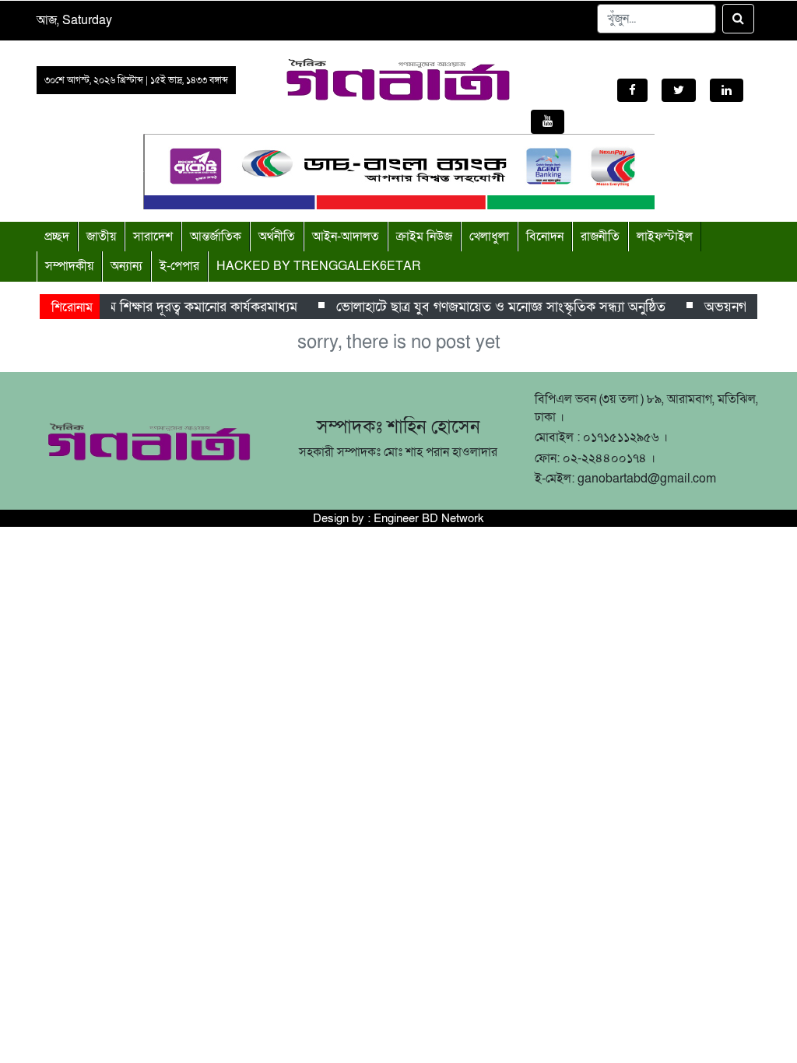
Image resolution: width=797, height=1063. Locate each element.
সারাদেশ (153, 236)
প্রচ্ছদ (56, 236)
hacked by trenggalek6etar (318, 266)
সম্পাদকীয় (69, 266)
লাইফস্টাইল (665, 236)
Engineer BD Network (429, 518)
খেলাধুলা (489, 236)
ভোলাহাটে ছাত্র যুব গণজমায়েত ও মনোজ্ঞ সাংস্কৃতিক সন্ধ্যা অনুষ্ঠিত (495, 307)
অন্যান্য (126, 266)
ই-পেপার (179, 266)
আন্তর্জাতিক (215, 236)
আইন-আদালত (345, 236)
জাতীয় (101, 236)
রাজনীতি (600, 236)
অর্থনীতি (276, 236)
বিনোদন (545, 236)
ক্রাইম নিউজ (424, 236)
